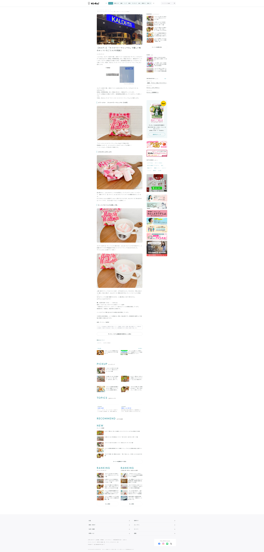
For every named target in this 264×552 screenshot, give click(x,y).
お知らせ (125, 539)
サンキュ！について (92, 542)
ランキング (134, 3)
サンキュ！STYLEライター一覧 (112, 542)
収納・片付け (150, 3)
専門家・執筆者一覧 (101, 542)
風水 (162, 165)
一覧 (165, 78)
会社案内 (90, 544)
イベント (149, 170)
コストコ (164, 168)
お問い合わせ (90, 539)
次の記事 (140, 348)
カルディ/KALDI (106, 343)
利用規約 (102, 539)
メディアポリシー (108, 539)
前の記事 (99, 348)
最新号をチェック (157, 134)
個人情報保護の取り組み (98, 544)
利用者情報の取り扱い (117, 539)
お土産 (159, 170)
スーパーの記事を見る (157, 47)
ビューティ (137, 525)
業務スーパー (157, 168)
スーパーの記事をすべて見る (119, 461)
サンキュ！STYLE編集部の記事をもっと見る (119, 334)
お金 (139, 3)
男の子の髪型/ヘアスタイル (153, 165)
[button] (106, 3)
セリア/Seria (150, 163)
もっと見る (107, 504)
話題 (121, 3)
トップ (125, 3)
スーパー (111, 3)
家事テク (144, 3)
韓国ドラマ (149, 168)
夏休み (154, 170)
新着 (129, 3)
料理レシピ (116, 3)
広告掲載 (97, 539)
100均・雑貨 (92, 529)
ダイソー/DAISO (158, 163)
